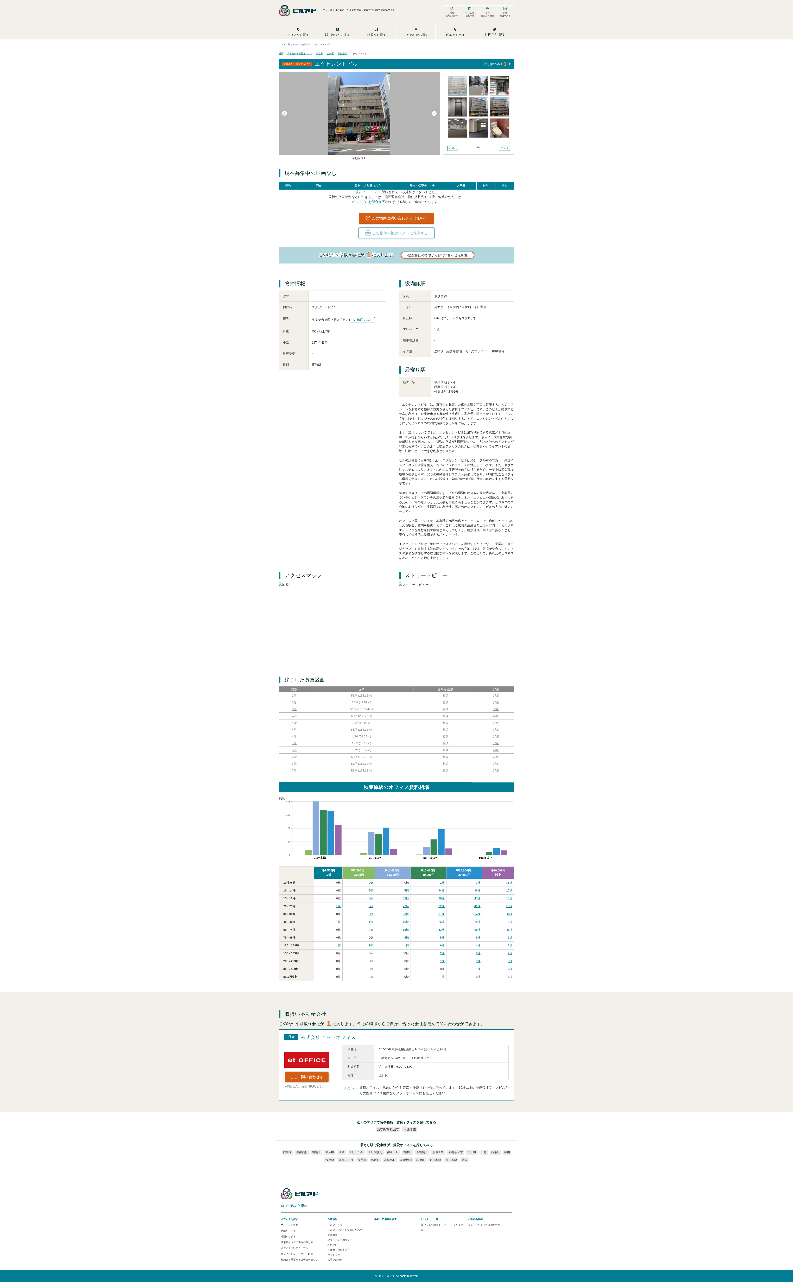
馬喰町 (375, 1160)
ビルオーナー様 (429, 1219)
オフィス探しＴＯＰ (289, 44)
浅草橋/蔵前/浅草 (388, 1129)
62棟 (441, 906)
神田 (507, 1152)
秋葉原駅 (342, 53)
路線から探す (288, 1230)
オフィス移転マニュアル (294, 1248)
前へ (454, 148)
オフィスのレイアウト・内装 (297, 1253)
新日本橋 (435, 1160)
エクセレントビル (360, 53)
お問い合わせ (335, 1259)
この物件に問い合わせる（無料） (399, 218)
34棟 (441, 890)
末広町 (329, 1152)
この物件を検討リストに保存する (400, 233)
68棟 (477, 929)
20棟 (509, 890)
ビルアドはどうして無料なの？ (345, 1230)
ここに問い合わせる (306, 1077)
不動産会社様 (475, 1219)
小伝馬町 (390, 1160)
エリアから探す (289, 1225)
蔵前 (465, 1160)
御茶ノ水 (393, 1152)
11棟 (509, 914)
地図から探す (288, 1236)
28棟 (477, 922)
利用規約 (332, 1244)
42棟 (441, 929)
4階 (294, 716)
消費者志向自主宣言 (339, 1249)
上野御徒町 (375, 1152)
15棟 (509, 898)
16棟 (406, 922)
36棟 (509, 882)
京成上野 (438, 1152)
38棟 (441, 898)
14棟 (477, 945)
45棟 (406, 890)
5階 (294, 750)
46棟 (477, 906)
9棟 (478, 937)
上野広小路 (356, 1152)
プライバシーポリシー (340, 1239)
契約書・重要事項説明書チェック (299, 1259)
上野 (484, 1152)
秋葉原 (287, 1152)
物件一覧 (306, 44)
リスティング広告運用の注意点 (485, 1225)
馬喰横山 (406, 1160)
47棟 (477, 898)
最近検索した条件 (452, 14)
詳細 (496, 695)
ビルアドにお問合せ (367, 202)
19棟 (509, 906)
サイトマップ (335, 1254)
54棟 (477, 914)
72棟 (406, 906)
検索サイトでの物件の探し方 (297, 1242)
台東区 (330, 53)
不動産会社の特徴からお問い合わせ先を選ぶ (438, 255)
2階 (294, 695)
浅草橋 (329, 1160)
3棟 (478, 882)
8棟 (510, 922)
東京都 (319, 53)
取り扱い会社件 (497, 64)
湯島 (341, 1152)
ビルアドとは (335, 1225)
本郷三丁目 (346, 1160)
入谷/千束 (410, 1129)
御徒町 (316, 1152)
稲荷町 (362, 1160)
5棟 (371, 890)
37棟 (441, 914)
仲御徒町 (302, 1152)
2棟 (371, 929)
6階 (294, 763)
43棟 (406, 898)
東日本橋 (451, 1160)
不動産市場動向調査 (385, 1219)
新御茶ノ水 (456, 1152)
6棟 (371, 906)
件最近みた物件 (487, 14)
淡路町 (495, 1152)
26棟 (441, 922)
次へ (503, 148)
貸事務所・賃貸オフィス (299, 53)
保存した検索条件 (469, 14)
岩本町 (407, 1152)
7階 (294, 770)
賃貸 (281, 53)
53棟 (406, 914)
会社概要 (332, 1234)
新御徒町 (422, 1152)
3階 (294, 702)
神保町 (420, 1160)
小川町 (472, 1152)
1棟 (442, 882)
